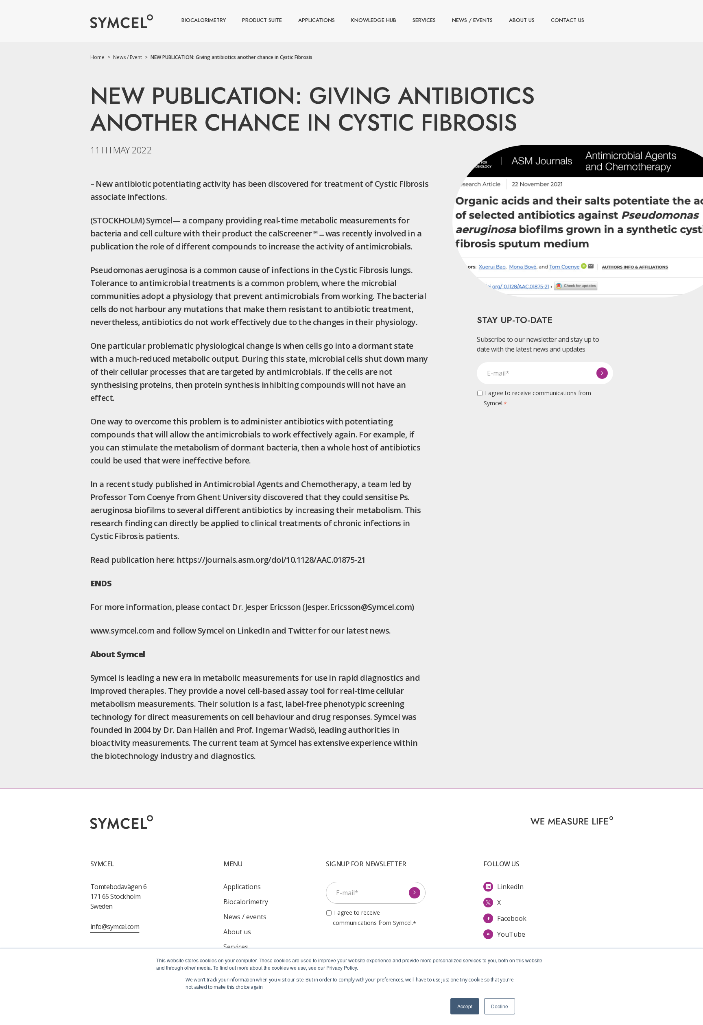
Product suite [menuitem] (262, 20)
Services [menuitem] (424, 20)
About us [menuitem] (522, 20)
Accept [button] (464, 1006)
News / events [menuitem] (472, 20)
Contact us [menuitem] (567, 20)
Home (100, 57)
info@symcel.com (115, 926)
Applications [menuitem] (316, 20)
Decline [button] (499, 1006)
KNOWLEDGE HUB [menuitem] (373, 20)
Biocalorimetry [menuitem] (203, 20)
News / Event (130, 57)
